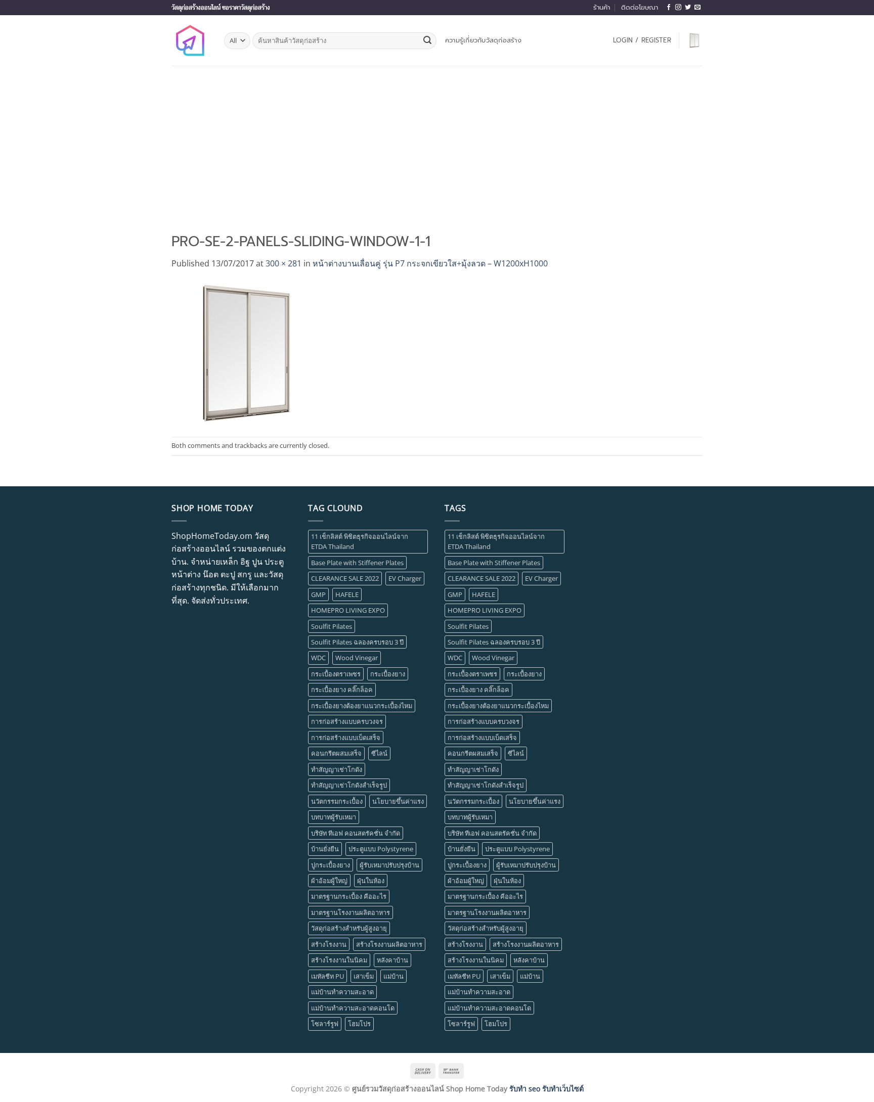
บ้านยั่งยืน (325, 848)
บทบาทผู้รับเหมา (333, 816)
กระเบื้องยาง (387, 673)
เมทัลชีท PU (327, 976)
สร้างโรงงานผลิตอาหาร (389, 944)
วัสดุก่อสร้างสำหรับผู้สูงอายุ (349, 928)
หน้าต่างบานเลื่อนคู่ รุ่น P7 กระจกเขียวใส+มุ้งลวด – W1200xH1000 (430, 263)
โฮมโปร (359, 1023)
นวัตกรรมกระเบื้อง (337, 801)
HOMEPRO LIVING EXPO (348, 610)
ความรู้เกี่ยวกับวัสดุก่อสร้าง (483, 40)
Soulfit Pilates (331, 626)
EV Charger (404, 578)
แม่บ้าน (393, 976)
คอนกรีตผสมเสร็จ (336, 753)
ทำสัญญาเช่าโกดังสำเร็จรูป (349, 785)
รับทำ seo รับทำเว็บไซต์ (546, 1088)
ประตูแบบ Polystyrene (380, 848)
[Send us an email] (697, 7)
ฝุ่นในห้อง (370, 880)
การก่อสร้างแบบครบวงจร (347, 721)
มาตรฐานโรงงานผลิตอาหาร (350, 912)
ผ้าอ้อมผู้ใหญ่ (329, 880)
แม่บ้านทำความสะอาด (342, 991)
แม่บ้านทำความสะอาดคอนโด (353, 1008)
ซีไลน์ (379, 753)
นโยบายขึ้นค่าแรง (398, 801)
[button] (642, 40)
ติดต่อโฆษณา (639, 7)
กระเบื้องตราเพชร (336, 673)
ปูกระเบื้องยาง (330, 864)
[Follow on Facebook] (669, 7)
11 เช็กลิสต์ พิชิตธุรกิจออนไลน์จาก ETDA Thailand (359, 541)
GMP (318, 594)
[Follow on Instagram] (678, 7)
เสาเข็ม (364, 976)
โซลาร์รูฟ (324, 1023)
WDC (318, 657)
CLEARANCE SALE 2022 (345, 578)
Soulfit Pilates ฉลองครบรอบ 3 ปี (357, 642)
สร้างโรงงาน (328, 944)
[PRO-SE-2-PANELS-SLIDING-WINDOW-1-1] (247, 352)
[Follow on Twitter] (688, 7)
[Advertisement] (437, 141)
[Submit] (427, 41)
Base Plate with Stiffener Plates (357, 562)
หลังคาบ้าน (392, 960)
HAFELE (347, 594)
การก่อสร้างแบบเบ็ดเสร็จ (345, 737)
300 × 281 (283, 263)
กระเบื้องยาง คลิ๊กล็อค (342, 689)
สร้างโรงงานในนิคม (339, 960)
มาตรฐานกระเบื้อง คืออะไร (348, 896)
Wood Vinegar (356, 657)
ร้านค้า (601, 7)
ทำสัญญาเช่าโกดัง (336, 769)
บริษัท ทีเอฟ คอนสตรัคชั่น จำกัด (355, 833)
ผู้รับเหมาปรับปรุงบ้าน (389, 864)
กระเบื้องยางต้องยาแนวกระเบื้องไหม (361, 705)
